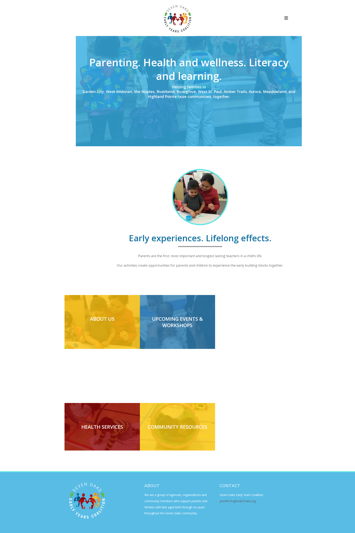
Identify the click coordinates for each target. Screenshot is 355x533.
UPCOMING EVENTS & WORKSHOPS (177, 322)
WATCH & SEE (253, 318)
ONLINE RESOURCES (252, 426)
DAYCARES (177, 372)
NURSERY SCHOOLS (253, 372)
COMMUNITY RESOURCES (177, 426)
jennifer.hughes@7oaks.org (238, 501)
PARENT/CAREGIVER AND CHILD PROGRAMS (102, 375)
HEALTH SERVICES (102, 426)
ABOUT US (102, 318)
